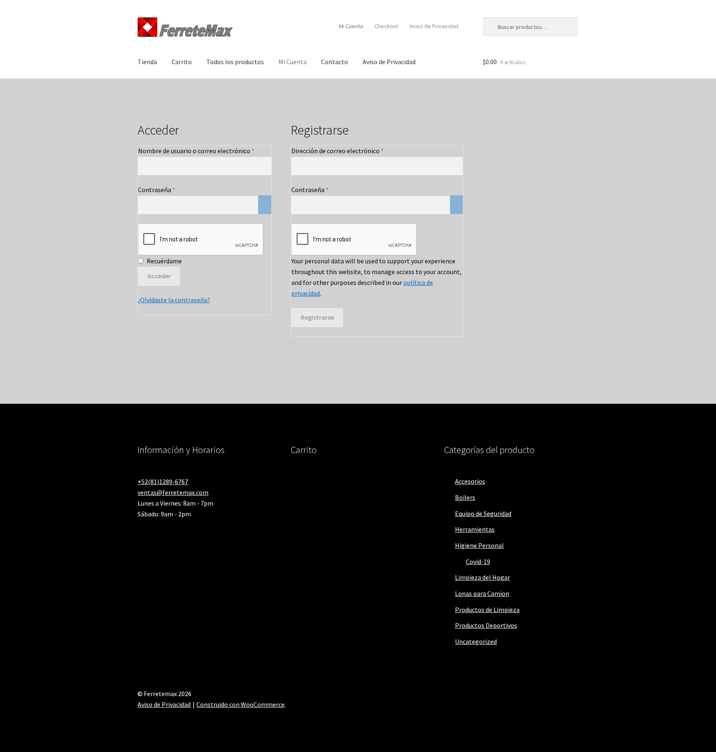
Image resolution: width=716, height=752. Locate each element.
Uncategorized (476, 641)
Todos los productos (235, 62)
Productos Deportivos (486, 625)
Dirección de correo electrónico (354, 150)
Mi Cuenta (351, 26)
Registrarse (317, 317)
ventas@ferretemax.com (173, 492)
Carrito (182, 62)
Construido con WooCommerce (240, 704)
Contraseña (173, 189)
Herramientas (475, 529)
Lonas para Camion (482, 593)
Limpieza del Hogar (482, 577)
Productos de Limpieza (487, 609)
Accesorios (470, 481)
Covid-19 (478, 561)
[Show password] (264, 205)
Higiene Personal (479, 545)
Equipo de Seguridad (483, 513)
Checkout (386, 26)
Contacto (334, 62)
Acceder (159, 276)
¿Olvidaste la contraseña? (174, 300)
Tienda (147, 62)
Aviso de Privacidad (433, 26)
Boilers (465, 497)
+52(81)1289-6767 (163, 481)
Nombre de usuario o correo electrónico (204, 150)
